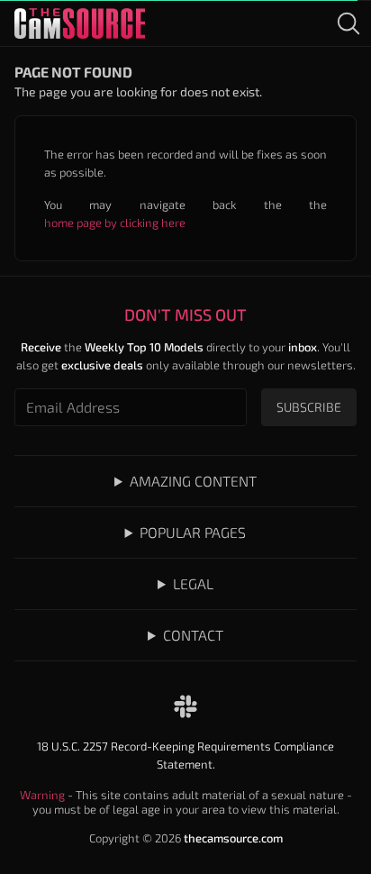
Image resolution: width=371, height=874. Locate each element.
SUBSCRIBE (308, 406)
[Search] (348, 23)
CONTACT (193, 634)
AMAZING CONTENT (193, 480)
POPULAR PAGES (193, 532)
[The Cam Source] (79, 23)
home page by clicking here (115, 222)
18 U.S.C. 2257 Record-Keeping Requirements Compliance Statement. (185, 755)
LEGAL (193, 583)
